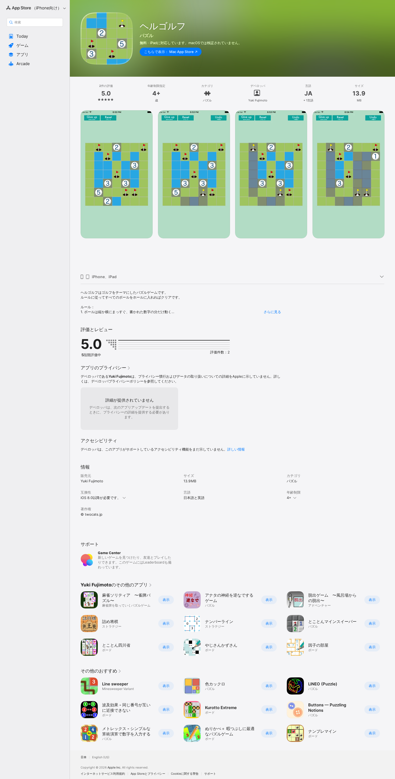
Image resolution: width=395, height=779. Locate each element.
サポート (210, 773)
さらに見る (272, 312)
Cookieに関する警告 (185, 773)
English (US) (100, 757)
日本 (84, 757)
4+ (289, 497)
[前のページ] (75, 190)
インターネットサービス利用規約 (103, 773)
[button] (35, 36)
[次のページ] (389, 190)
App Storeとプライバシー (148, 773)
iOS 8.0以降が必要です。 (101, 497)
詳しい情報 (236, 449)
